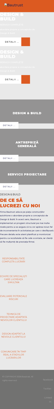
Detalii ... (9, 125)
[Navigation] (48, 6)
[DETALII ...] (15, 45)
